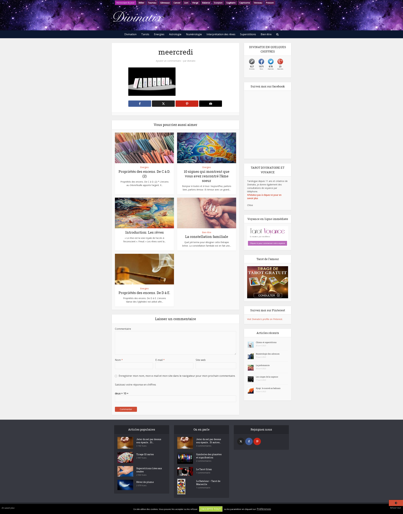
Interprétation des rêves (221, 34)
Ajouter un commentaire (168, 60)
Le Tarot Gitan (204, 469)
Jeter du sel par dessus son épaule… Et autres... (208, 441)
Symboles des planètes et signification (209, 456)
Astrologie (175, 34)
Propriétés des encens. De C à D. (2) (144, 173)
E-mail (160, 360)
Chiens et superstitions (266, 342)
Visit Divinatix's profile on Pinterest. (265, 319)
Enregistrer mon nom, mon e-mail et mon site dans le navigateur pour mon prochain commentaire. (177, 376)
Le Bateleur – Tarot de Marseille (208, 483)
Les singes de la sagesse (267, 376)
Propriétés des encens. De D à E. (144, 292)
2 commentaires (203, 461)
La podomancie (263, 365)
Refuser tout (395, 507)
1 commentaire (203, 472)
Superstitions (248, 34)
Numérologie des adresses (268, 354)
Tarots (145, 34)
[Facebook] (249, 441)
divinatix (191, 60)
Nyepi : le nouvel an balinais (268, 388)
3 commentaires (203, 446)
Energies (159, 34)
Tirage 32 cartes (145, 454)
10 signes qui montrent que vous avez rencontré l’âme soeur (206, 176)
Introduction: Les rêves (144, 232)
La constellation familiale (206, 236)
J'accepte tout (211, 509)
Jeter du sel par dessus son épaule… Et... (148, 441)
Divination (130, 34)
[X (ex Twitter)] (240, 441)
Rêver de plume (145, 482)
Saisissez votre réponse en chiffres (135, 384)
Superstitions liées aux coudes (149, 470)
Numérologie (194, 34)
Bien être (266, 34)
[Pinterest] (257, 441)
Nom (119, 360)
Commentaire (123, 329)
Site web (201, 360)
